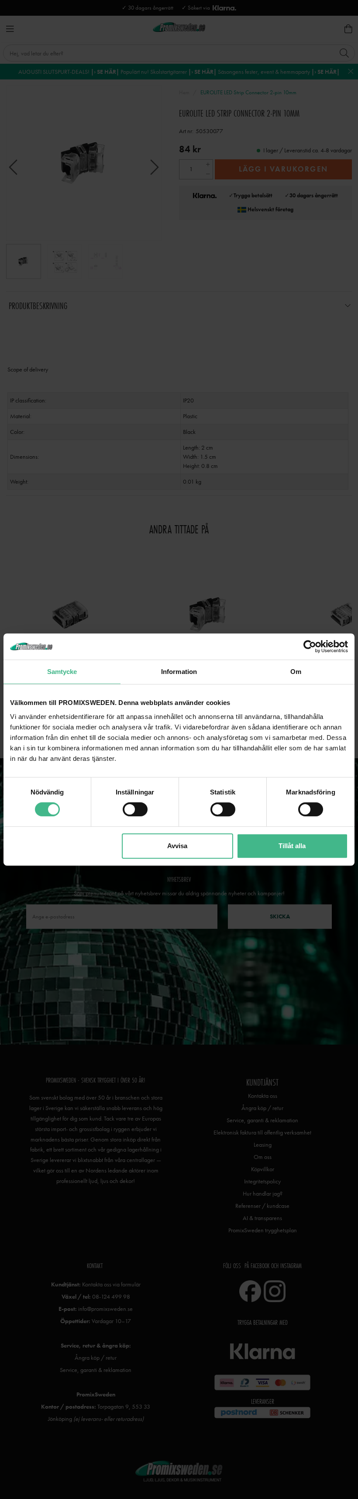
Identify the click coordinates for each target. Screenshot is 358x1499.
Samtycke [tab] (62, 671)
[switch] (135, 809)
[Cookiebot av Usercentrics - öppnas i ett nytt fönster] (310, 646)
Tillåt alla (292, 845)
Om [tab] (295, 671)
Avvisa (177, 845)
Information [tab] (179, 671)
